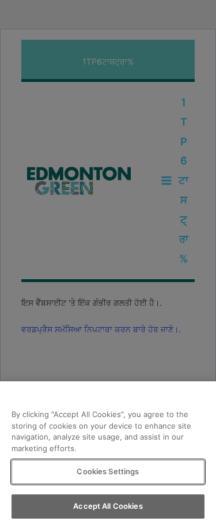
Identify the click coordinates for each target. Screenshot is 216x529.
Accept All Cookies (107, 506)
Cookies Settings (108, 471)
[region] (108, 455)
